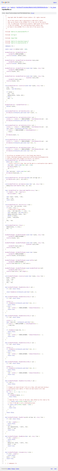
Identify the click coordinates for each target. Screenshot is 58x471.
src (8, 7)
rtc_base (53, 7)
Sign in (54, 2)
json (55, 468)
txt (52, 468)
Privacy (13, 468)
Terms (17, 468)
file (32, 13)
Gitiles (9, 468)
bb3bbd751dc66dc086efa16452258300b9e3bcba (32, 7)
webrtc (4, 7)
